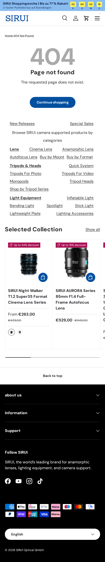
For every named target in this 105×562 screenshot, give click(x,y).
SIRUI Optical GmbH (29, 550)
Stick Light (84, 205)
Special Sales (82, 123)
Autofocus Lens (23, 156)
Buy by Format (80, 156)
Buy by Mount (52, 156)
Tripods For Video (78, 173)
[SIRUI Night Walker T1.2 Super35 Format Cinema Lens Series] (29, 263)
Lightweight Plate (25, 213)
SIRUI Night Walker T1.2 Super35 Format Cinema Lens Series (27, 296)
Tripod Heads (82, 181)
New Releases (22, 123)
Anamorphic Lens (78, 149)
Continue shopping (53, 102)
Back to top (52, 376)
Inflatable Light (80, 197)
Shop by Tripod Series (29, 189)
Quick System (81, 165)
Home (9, 36)
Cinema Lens (40, 149)
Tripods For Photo (25, 173)
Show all (92, 229)
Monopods (19, 181)
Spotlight (55, 205)
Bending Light (22, 205)
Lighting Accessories (75, 213)
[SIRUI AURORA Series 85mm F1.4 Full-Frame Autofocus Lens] (76, 263)
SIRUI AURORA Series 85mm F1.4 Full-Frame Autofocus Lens (75, 299)
